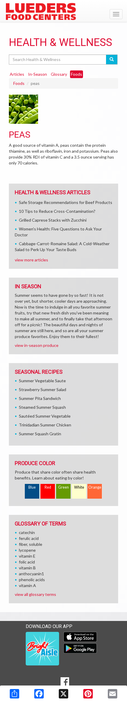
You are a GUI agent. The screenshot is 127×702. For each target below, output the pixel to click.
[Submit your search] (112, 60)
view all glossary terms (35, 594)
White (79, 487)
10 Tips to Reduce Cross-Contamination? (57, 211)
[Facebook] (39, 694)
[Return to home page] (63, 11)
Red (48, 487)
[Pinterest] (88, 694)
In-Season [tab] (37, 74)
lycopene (27, 550)
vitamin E (27, 555)
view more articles (31, 259)
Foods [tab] (76, 74)
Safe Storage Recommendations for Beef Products (65, 202)
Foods (19, 83)
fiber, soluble (30, 544)
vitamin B (27, 567)
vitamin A (27, 585)
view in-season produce (36, 345)
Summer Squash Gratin (40, 433)
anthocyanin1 (31, 573)
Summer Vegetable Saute (42, 380)
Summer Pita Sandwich (40, 398)
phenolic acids (32, 579)
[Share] (14, 694)
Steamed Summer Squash (42, 407)
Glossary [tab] (59, 74)
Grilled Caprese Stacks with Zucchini (53, 220)
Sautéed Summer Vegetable (45, 415)
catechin (27, 532)
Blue (32, 487)
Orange (94, 487)
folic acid (27, 561)
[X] (63, 694)
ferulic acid (29, 538)
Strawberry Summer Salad (42, 389)
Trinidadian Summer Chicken (45, 424)
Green (63, 487)
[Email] (112, 694)
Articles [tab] (17, 74)
